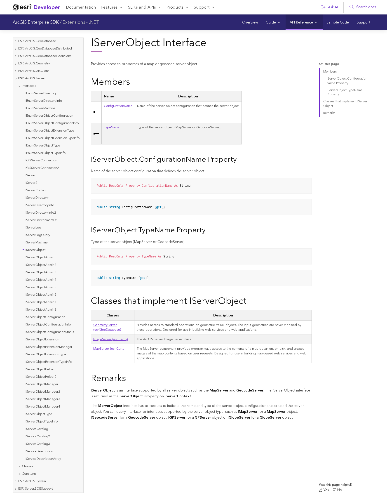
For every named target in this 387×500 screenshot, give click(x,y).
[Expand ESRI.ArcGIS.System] (15, 481)
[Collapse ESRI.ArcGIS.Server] (15, 78)
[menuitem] (250, 22)
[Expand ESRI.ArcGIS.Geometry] (15, 63)
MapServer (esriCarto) (109, 348)
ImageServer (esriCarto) (110, 339)
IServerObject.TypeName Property (345, 92)
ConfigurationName (118, 106)
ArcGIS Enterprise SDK (36, 22)
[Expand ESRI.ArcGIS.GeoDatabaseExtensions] (15, 56)
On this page (329, 64)
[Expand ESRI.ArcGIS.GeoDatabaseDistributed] (15, 48)
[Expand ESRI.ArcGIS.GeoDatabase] (15, 41)
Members (330, 71)
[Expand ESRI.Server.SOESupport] (15, 489)
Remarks (329, 113)
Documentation (81, 7)
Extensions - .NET (81, 22)
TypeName (111, 127)
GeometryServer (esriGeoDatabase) (107, 327)
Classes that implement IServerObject (345, 103)
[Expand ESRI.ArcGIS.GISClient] (15, 71)
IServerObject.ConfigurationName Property (347, 81)
